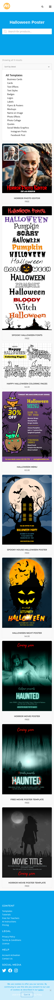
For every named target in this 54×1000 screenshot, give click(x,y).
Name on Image (15, 112)
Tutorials (6, 914)
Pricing (5, 925)
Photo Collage (14, 120)
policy (40, 990)
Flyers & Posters (15, 105)
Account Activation (11, 955)
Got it (27, 994)
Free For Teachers (10, 918)
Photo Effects (13, 116)
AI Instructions (9, 921)
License (5, 943)
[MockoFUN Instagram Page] (16, 971)
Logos (10, 97)
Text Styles (12, 90)
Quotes (10, 124)
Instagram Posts (19, 131)
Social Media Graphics (18, 127)
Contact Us (7, 958)
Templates (7, 911)
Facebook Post (18, 135)
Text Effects (12, 86)
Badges (10, 94)
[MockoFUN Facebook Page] (10, 971)
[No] (50, 990)
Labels (10, 101)
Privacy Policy (8, 936)
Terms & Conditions (11, 940)
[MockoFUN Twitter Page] (4, 971)
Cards (10, 83)
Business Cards (14, 79)
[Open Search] (42, 7)
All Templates (14, 75)
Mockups (11, 109)
